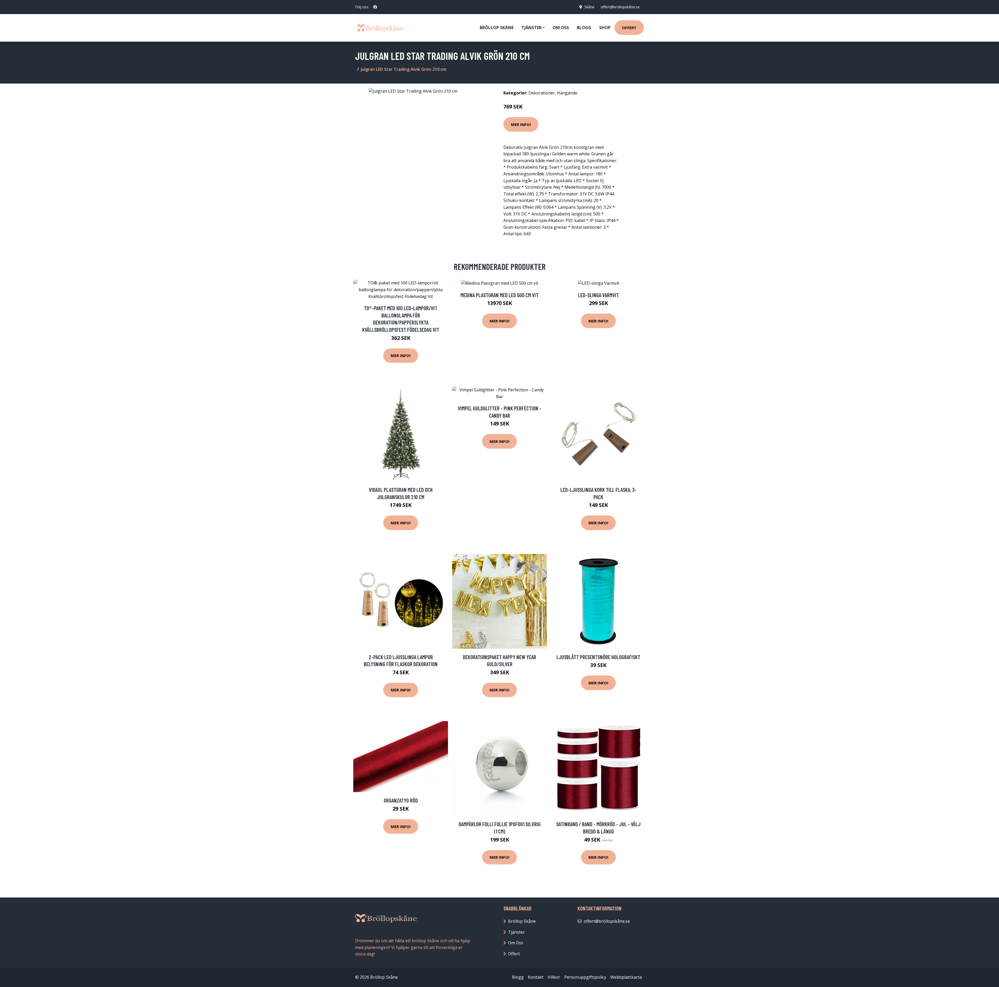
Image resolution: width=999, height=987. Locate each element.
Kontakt (535, 977)
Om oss (561, 27)
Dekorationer (541, 93)
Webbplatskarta (626, 977)
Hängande (567, 93)
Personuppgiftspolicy (585, 977)
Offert (629, 27)
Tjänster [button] (531, 27)
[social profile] (375, 7)
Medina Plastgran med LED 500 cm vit (499, 295)
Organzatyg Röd (401, 800)
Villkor (554, 977)
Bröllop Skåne (497, 27)
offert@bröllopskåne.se (620, 6)
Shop (605, 27)
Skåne (589, 6)
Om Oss (515, 943)
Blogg (584, 27)
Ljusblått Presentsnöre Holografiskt (598, 657)
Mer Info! (521, 124)
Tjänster (516, 932)
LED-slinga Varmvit (598, 295)
